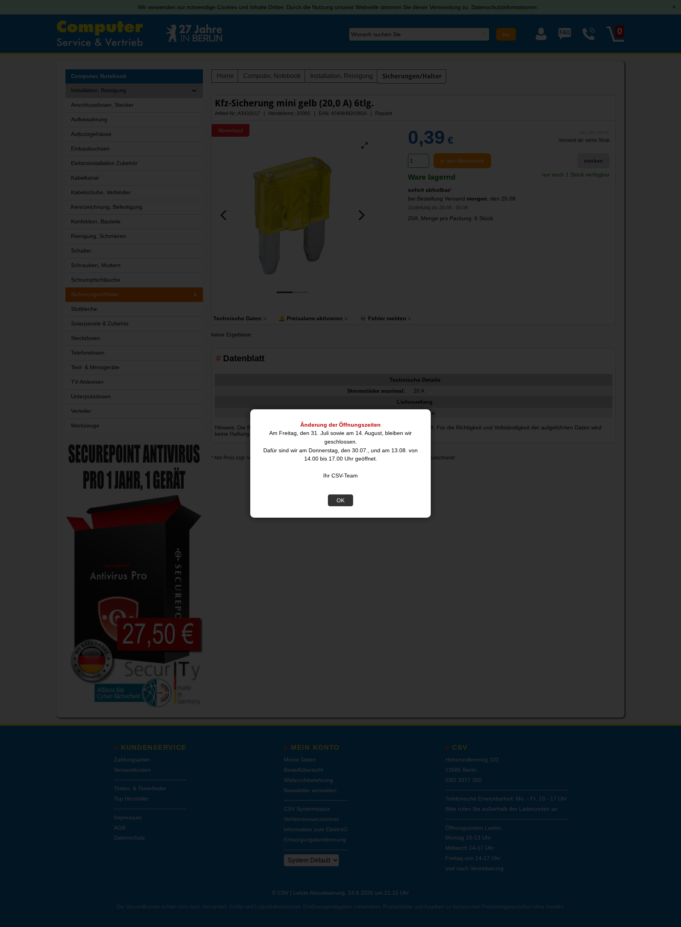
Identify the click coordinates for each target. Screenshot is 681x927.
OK (340, 500)
